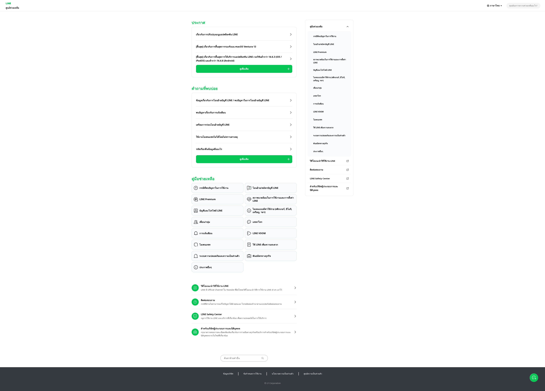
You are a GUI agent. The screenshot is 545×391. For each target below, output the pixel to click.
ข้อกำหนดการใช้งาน (252, 373)
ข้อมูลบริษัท (228, 373)
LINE (8, 3)
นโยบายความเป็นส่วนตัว (283, 373)
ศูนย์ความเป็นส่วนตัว (313, 373)
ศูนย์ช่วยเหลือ (12, 7)
